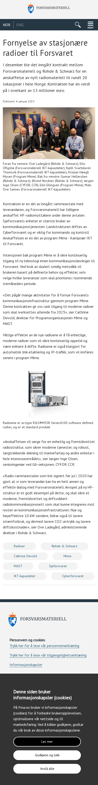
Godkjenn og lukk (47, 755)
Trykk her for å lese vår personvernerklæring (44, 645)
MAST (18, 566)
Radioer (19, 546)
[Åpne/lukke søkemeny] (77, 24)
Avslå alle (47, 768)
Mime (67, 556)
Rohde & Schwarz (64, 546)
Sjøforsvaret (58, 566)
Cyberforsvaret (72, 576)
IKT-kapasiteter (24, 576)
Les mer (47, 741)
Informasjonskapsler (26, 664)
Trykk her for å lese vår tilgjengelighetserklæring (48, 655)
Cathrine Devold (25, 556)
